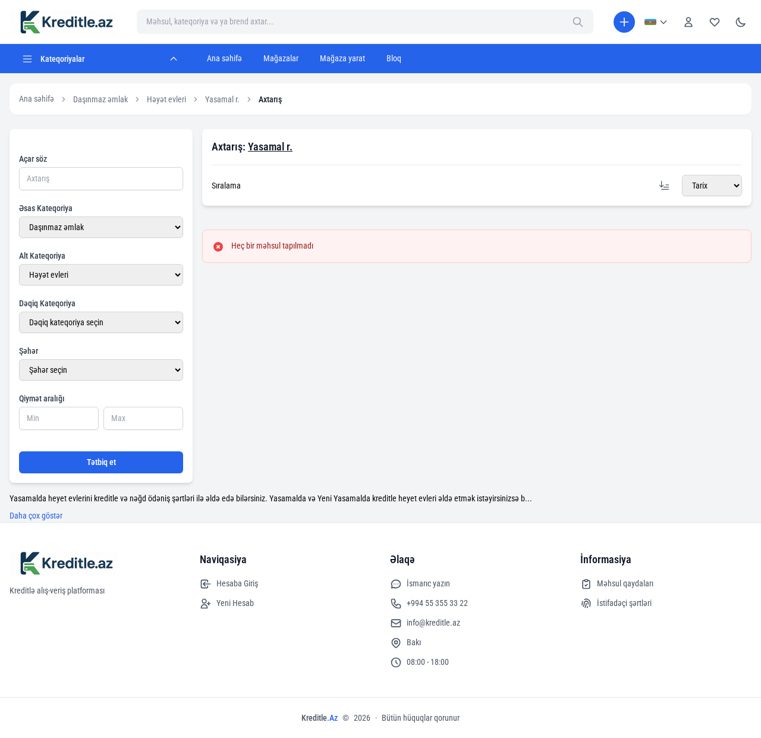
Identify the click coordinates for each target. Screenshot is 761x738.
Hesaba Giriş (237, 583)
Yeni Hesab (235, 603)
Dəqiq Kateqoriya (47, 303)
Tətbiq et (101, 462)
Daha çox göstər (36, 515)
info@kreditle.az (433, 622)
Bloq (393, 58)
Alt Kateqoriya (42, 255)
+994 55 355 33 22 (437, 603)
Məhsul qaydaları (625, 583)
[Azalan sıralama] (664, 185)
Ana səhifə (224, 58)
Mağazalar (280, 58)
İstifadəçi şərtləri (624, 603)
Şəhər (28, 351)
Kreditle (319, 718)
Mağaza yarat (342, 58)
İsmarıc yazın (428, 583)
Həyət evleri (166, 99)
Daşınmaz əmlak (100, 99)
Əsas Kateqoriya (46, 208)
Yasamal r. (222, 99)
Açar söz (33, 159)
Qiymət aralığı (42, 398)
